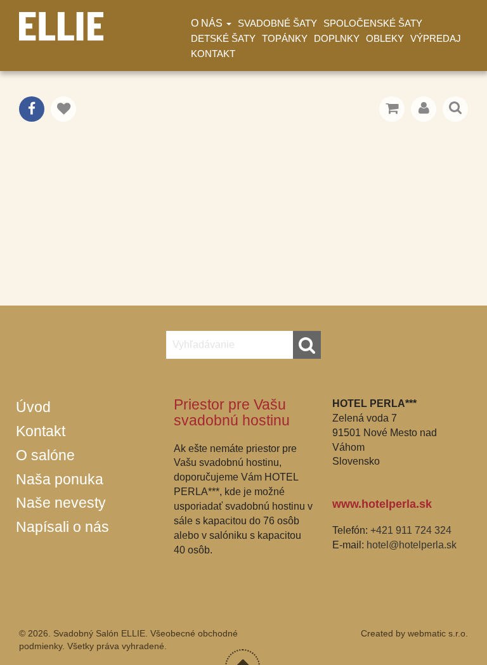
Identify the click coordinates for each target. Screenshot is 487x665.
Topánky (285, 38)
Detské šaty (223, 38)
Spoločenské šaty (372, 23)
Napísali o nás (62, 527)
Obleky (385, 38)
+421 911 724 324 (410, 530)
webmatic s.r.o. (438, 633)
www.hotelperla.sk (382, 504)
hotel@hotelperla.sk (412, 544)
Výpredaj (435, 38)
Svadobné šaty (277, 23)
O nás (208, 23)
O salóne (45, 455)
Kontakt (213, 53)
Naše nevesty (61, 502)
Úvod (33, 407)
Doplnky (337, 38)
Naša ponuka (59, 479)
